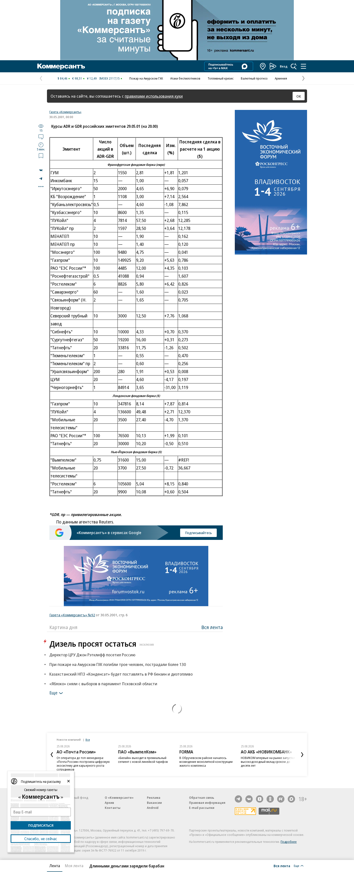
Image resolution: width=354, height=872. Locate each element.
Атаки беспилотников (185, 78)
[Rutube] (280, 799)
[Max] (291, 799)
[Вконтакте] (249, 799)
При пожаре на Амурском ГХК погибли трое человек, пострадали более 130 (117, 664)
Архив (109, 802)
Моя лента (74, 865)
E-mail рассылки (201, 807)
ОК (298, 96)
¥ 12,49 (92, 78)
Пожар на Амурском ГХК (146, 78)
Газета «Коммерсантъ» (65, 112)
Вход (284, 66)
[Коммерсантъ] (61, 66)
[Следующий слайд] (302, 754)
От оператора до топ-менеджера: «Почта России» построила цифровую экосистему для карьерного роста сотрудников (83, 763)
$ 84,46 (62, 78)
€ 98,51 (77, 78)
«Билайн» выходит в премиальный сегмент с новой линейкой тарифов (143, 760)
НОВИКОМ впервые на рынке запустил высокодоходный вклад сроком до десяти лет (268, 762)
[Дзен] (259, 799)
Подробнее (289, 841)
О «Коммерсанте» (119, 797)
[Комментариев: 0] (41, 136)
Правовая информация (207, 802)
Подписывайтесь (198, 532)
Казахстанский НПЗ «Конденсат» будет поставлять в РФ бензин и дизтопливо (121, 674)
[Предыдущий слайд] (52, 754)
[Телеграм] (238, 799)
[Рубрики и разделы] (303, 66)
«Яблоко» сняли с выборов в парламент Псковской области (103, 683)
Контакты (112, 807)
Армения (281, 78)
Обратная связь (201, 797)
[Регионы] (263, 66)
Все (87, 739)
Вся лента (212, 627)
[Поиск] (293, 66)
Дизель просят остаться (101, 643)
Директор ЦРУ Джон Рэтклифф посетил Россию (92, 654)
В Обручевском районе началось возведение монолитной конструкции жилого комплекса (206, 762)
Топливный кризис (221, 78)
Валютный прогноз (254, 78)
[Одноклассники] (270, 799)
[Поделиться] (41, 170)
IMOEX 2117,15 (109, 78)
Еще (53, 693)
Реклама (153, 797)
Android (152, 807)
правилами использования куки (154, 96)
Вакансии (154, 802)
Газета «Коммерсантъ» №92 (72, 614)
